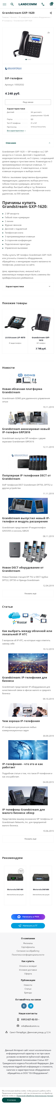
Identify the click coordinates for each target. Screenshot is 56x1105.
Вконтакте (24, 1006)
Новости (28, 985)
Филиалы (28, 943)
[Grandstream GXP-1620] (28, 44)
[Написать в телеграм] (28, 927)
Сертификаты (28, 947)
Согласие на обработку (28, 950)
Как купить (28, 961)
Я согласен (11, 1100)
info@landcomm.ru (30, 1026)
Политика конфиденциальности (28, 954)
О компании (28, 938)
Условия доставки (28, 969)
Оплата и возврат (28, 966)
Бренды (28, 992)
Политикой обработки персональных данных (35, 1095)
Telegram (30, 1006)
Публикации (28, 980)
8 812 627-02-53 (29, 1019)
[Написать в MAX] (28, 916)
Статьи (28, 988)
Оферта (28, 973)
